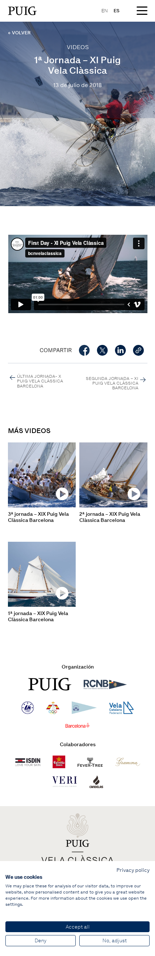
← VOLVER (19, 33)
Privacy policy (133, 870)
